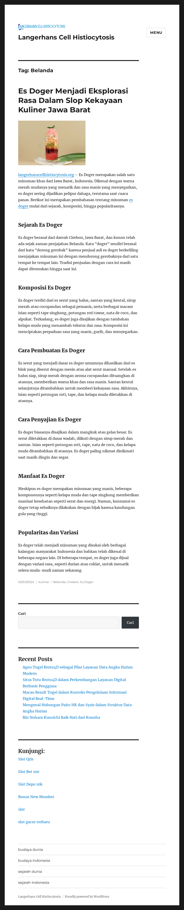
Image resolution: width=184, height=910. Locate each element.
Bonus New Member (36, 797)
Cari (22, 613)
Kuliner (43, 582)
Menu (156, 32)
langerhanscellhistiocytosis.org (46, 174)
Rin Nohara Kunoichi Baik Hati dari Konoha (61, 717)
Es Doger (86, 582)
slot (21, 809)
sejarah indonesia (33, 882)
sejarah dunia (30, 871)
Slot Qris (25, 759)
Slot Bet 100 (28, 771)
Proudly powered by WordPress (87, 897)
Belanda (59, 582)
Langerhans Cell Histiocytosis (66, 37)
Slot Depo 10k (30, 784)
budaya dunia (30, 849)
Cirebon (73, 582)
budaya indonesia (34, 860)
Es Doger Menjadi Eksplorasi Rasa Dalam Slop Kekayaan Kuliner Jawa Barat (73, 100)
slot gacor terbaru (34, 822)
